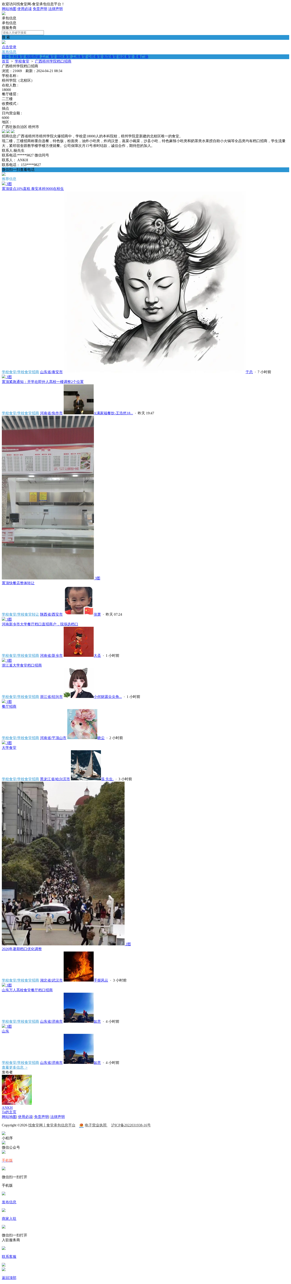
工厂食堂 (48, 56)
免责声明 (40, 9)
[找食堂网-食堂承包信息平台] (3, 14)
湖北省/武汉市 (51, 980)
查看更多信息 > (15, 1067)
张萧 (97, 614)
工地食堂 (79, 56)
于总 (249, 372)
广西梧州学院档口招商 (53, 61)
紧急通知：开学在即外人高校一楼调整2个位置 (43, 382)
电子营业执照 (96, 1125)
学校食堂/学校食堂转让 (20, 614)
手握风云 (101, 980)
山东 (5, 1031)
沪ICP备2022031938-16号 (131, 1125)
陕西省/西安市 (51, 614)
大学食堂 (9, 748)
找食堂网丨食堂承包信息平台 (51, 1125)
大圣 (97, 655)
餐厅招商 (9, 706)
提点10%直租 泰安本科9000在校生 (33, 189)
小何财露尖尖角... (108, 697)
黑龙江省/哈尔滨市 (55, 779)
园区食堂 (63, 56)
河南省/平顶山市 (53, 738)
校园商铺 (32, 56)
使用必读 (24, 9)
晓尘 (101, 738)
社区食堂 (125, 56)
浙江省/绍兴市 (51, 697)
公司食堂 (94, 56)
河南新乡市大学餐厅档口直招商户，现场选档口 (40, 624)
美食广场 (141, 56)
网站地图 (9, 9)
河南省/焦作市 (51, 413)
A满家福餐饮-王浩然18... (113, 413)
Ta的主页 (9, 1112)
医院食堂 (110, 56)
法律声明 (55, 9)
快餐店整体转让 (18, 583)
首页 (5, 56)
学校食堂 (17, 56)
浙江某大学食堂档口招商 (22, 665)
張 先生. (107, 779)
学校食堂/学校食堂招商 (20, 372)
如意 (97, 1021)
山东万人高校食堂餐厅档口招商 (27, 990)
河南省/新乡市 (51, 655)
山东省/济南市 (51, 1021)
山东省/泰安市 (51, 372)
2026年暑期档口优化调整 (22, 949)
